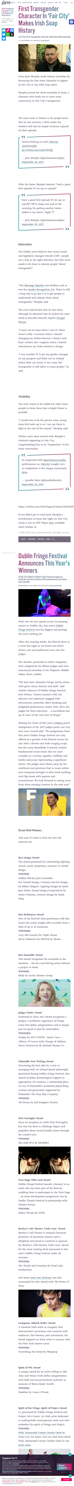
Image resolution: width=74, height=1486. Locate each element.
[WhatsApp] (8, 34)
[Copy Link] (8, 30)
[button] (71, 21)
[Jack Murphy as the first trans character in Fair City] (44, 58)
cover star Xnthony (41, 1277)
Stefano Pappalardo (55, 585)
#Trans (48, 539)
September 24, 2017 (33, 162)
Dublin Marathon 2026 (27, 2)
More (60, 2)
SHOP (56, 2)
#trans (49, 468)
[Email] (4, 30)
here (51, 523)
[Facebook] (12, 30)
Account (66, 2)
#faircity (53, 142)
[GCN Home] (6, 3)
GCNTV (19, 2)
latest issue (24, 1445)
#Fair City (23, 539)
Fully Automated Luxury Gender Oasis (39, 1432)
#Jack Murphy (31, 539)
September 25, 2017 (33, 224)
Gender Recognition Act (41, 289)
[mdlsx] (44, 603)
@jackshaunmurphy (54, 460)
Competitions (50, 2)
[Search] (72, 3)
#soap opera (40, 539)
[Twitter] (4, 34)
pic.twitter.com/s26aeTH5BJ (37, 150)
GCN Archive (36, 2)
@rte (24, 472)
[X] (12, 34)
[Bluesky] (4, 38)
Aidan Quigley (45, 40)
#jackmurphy (29, 146)
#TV (53, 539)
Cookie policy (6, 1482)
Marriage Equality (34, 285)
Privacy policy (20, 1482)
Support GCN (43, 2)
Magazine (13, 2)
